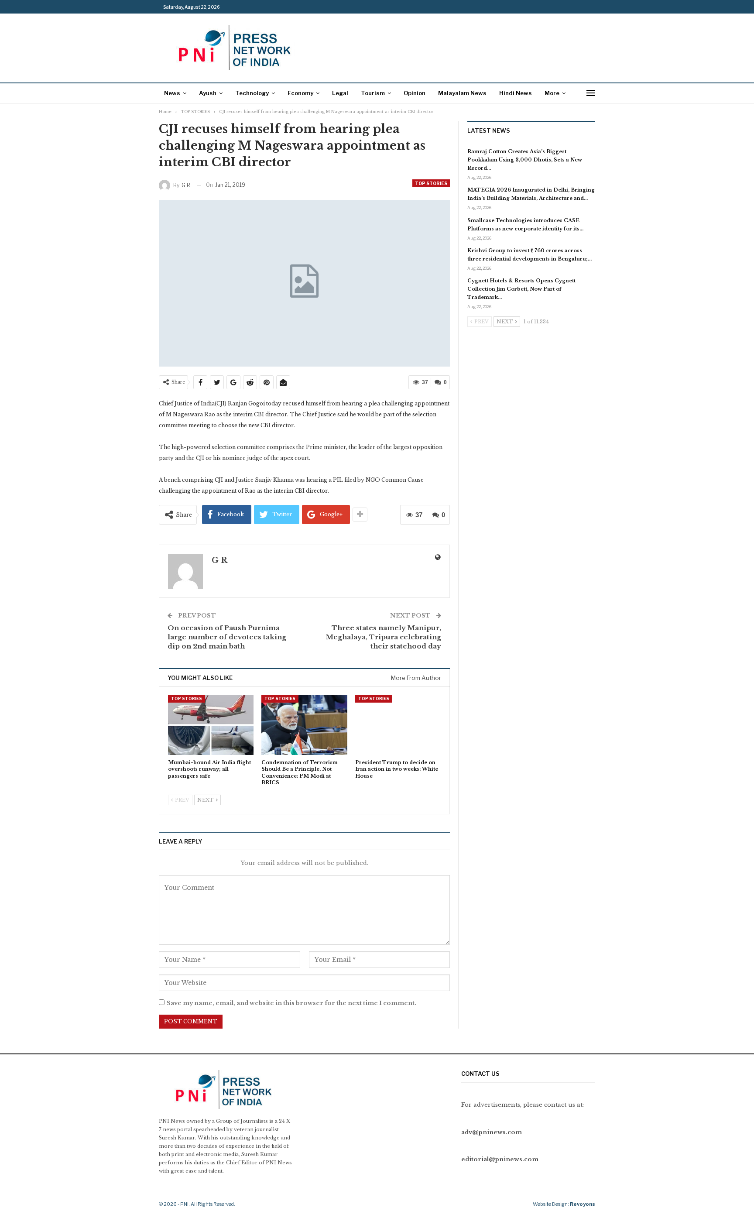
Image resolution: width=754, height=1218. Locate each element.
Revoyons (582, 1204)
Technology (252, 92)
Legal (340, 92)
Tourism (373, 92)
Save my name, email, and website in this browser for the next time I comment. (291, 1003)
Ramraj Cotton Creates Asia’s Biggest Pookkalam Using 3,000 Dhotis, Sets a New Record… (524, 159)
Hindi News (515, 92)
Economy (300, 92)
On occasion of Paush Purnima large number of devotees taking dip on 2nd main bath (227, 637)
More (552, 92)
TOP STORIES (431, 183)
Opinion (414, 92)
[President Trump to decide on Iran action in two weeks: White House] (398, 725)
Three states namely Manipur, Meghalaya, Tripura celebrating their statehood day (383, 637)
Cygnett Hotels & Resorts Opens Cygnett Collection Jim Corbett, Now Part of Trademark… (521, 289)
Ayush (207, 92)
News (172, 92)
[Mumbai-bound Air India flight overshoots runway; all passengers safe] (211, 725)
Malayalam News (462, 92)
